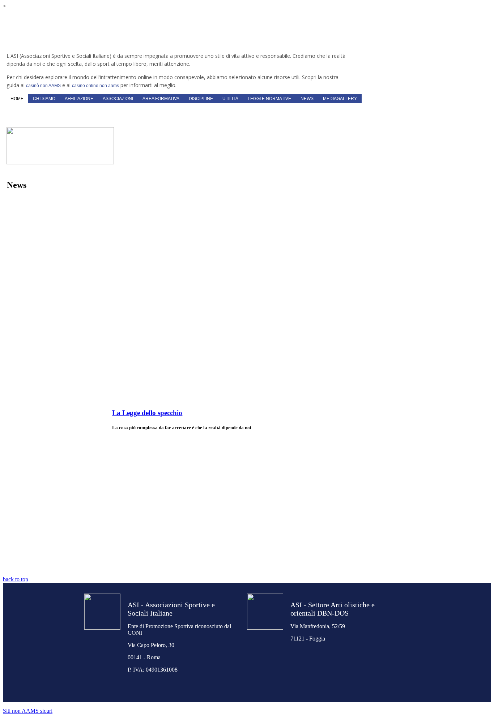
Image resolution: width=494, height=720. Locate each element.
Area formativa (160, 98)
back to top (15, 579)
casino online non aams (95, 85)
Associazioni (118, 98)
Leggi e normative (269, 98)
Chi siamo (44, 98)
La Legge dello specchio (147, 413)
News (307, 98)
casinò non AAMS (43, 85)
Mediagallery (340, 98)
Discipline (201, 98)
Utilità (230, 98)
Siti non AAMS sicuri (27, 711)
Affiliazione (79, 98)
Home (17, 98)
